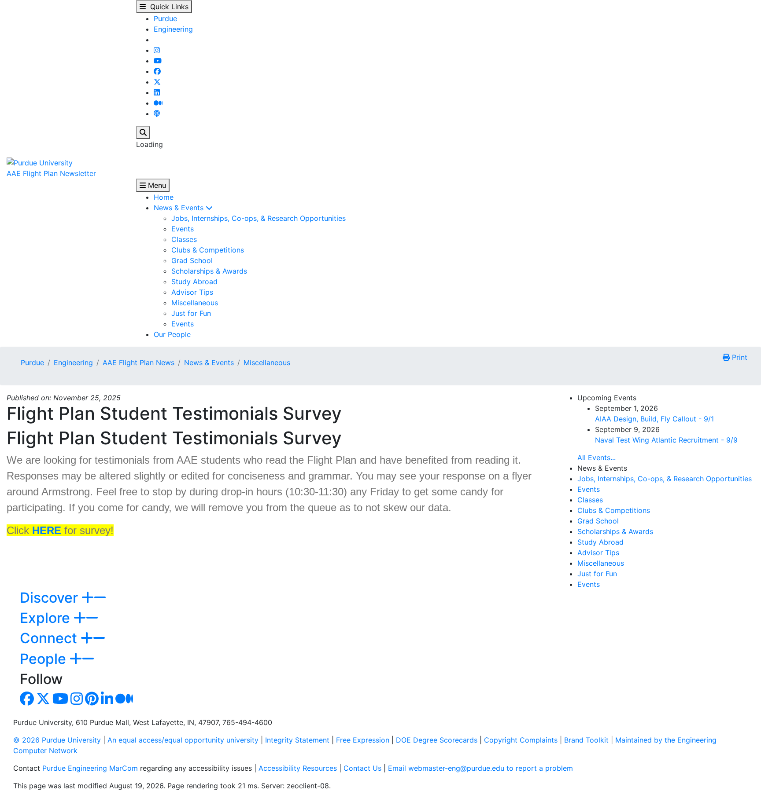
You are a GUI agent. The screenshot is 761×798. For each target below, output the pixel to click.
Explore (47, 617)
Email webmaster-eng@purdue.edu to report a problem (480, 768)
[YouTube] (158, 60)
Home (164, 197)
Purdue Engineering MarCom (90, 768)
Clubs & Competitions (207, 249)
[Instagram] (157, 50)
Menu (156, 185)
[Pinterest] (92, 701)
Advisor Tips (192, 292)
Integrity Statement (297, 740)
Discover (50, 597)
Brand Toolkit (586, 740)
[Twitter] (157, 81)
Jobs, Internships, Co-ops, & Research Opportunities (258, 218)
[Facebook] (157, 71)
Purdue (165, 18)
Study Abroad (194, 281)
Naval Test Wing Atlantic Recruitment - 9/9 (666, 440)
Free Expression (362, 740)
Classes (184, 239)
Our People (172, 334)
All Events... (596, 457)
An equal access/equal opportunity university (183, 740)
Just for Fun (191, 313)
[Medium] (158, 103)
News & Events (180, 207)
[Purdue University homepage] (40, 161)
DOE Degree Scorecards (436, 740)
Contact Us (362, 768)
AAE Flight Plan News (138, 362)
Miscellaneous (194, 302)
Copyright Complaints (521, 740)
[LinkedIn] (157, 92)
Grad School (192, 260)
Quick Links (167, 6)
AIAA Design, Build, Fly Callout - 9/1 (654, 418)
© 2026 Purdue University (57, 740)
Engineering (173, 29)
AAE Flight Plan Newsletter (51, 173)
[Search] (143, 132)
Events (182, 228)
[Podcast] (157, 113)
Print (738, 357)
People (45, 658)
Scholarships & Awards (209, 271)
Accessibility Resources (298, 768)
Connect (50, 638)
